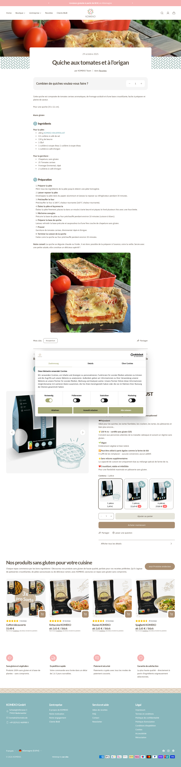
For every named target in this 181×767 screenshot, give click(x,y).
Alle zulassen (126, 410)
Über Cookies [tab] (127, 363)
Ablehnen (55, 410)
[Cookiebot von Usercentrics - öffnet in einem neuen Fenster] (132, 355)
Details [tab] (90, 363)
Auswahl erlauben (90, 410)
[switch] (76, 400)
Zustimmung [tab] (54, 363)
